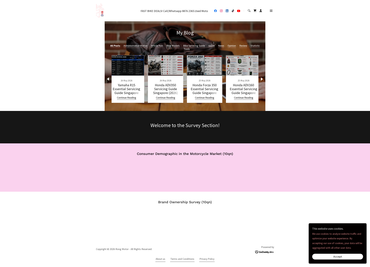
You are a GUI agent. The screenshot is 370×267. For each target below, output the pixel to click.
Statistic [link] (255, 45)
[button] (261, 11)
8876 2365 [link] (188, 11)
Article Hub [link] (157, 45)
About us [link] (160, 259)
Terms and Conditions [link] (182, 259)
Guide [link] (211, 45)
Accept (337, 256)
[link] (100, 10)
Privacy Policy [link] (206, 259)
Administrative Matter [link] (136, 45)
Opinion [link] (232, 45)
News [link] (221, 45)
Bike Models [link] (173, 45)
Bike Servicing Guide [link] (194, 45)
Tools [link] (187, 49)
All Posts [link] (115, 45)
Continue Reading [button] (126, 97)
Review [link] (243, 45)
